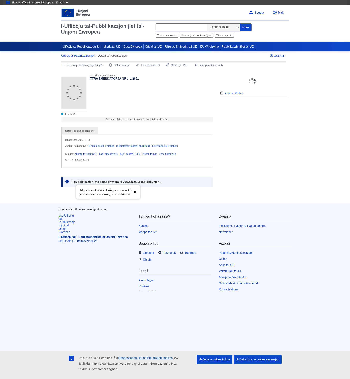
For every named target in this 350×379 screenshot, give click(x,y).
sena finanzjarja (167, 154)
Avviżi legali (146, 280)
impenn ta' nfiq (150, 154)
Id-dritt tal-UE (111, 46)
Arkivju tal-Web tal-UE (233, 277)
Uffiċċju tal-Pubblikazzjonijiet (81, 46)
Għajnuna (279, 55)
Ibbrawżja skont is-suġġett (196, 35)
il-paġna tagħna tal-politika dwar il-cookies (145, 357)
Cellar (223, 258)
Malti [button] (281, 12)
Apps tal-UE (226, 265)
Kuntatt (143, 225)
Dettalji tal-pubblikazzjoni (79, 130)
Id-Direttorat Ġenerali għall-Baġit (133, 146)
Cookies (144, 286)
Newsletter (226, 232)
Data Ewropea (132, 46)
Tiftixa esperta (224, 35)
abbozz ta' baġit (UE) (86, 154)
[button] (135, 191)
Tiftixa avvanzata (167, 35)
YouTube (190, 252)
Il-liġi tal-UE (70, 114)
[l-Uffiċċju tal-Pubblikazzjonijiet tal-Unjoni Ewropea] (75, 13)
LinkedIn (148, 252)
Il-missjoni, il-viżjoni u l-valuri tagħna (242, 225)
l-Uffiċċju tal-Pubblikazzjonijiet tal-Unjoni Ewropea (102, 29)
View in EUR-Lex (234, 93)
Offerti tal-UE (153, 46)
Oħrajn (147, 259)
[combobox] (181, 27)
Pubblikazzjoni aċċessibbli (236, 252)
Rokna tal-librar (229, 289)
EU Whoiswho (209, 46)
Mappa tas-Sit (147, 232)
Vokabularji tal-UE (230, 271)
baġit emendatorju (109, 154)
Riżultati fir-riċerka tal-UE (181, 46)
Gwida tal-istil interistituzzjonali (239, 283)
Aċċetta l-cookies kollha (214, 359)
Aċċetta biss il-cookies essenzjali (257, 359)
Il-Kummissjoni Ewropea (101, 146)
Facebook (169, 252)
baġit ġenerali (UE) (130, 154)
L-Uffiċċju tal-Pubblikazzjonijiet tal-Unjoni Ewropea (93, 236)
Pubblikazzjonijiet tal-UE (238, 46)
